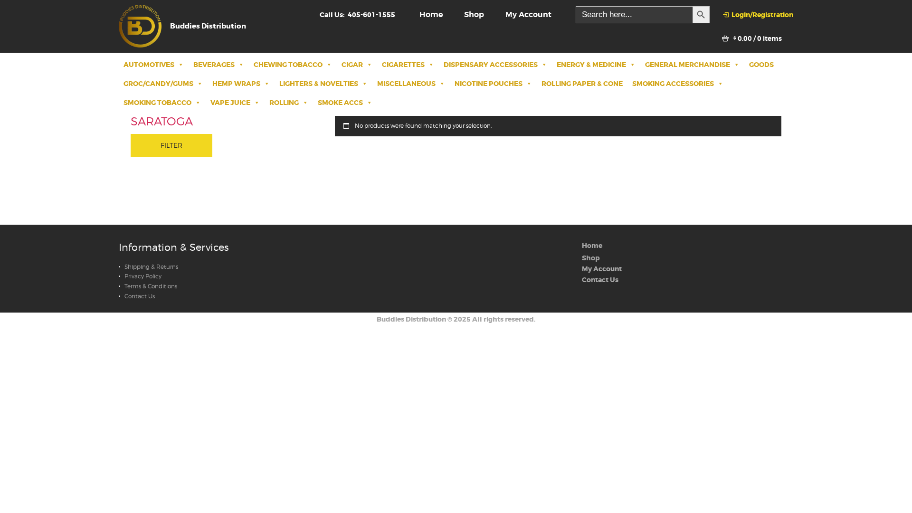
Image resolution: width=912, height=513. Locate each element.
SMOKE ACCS (340, 102)
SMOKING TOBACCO (157, 102)
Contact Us (139, 296)
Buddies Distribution (411, 319)
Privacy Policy (143, 276)
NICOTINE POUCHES (488, 83)
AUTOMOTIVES (149, 64)
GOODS (761, 64)
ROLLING (284, 102)
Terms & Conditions (150, 286)
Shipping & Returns (151, 267)
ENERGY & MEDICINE (591, 64)
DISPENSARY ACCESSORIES (491, 64)
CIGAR (352, 64)
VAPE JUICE (230, 102)
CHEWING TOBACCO (288, 64)
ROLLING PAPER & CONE (582, 83)
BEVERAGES (214, 64)
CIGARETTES (403, 64)
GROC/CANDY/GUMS (158, 83)
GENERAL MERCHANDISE (687, 64)
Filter (171, 145)
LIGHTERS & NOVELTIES (318, 83)
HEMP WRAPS (236, 83)
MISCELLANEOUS (406, 83)
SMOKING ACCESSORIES (673, 83)
